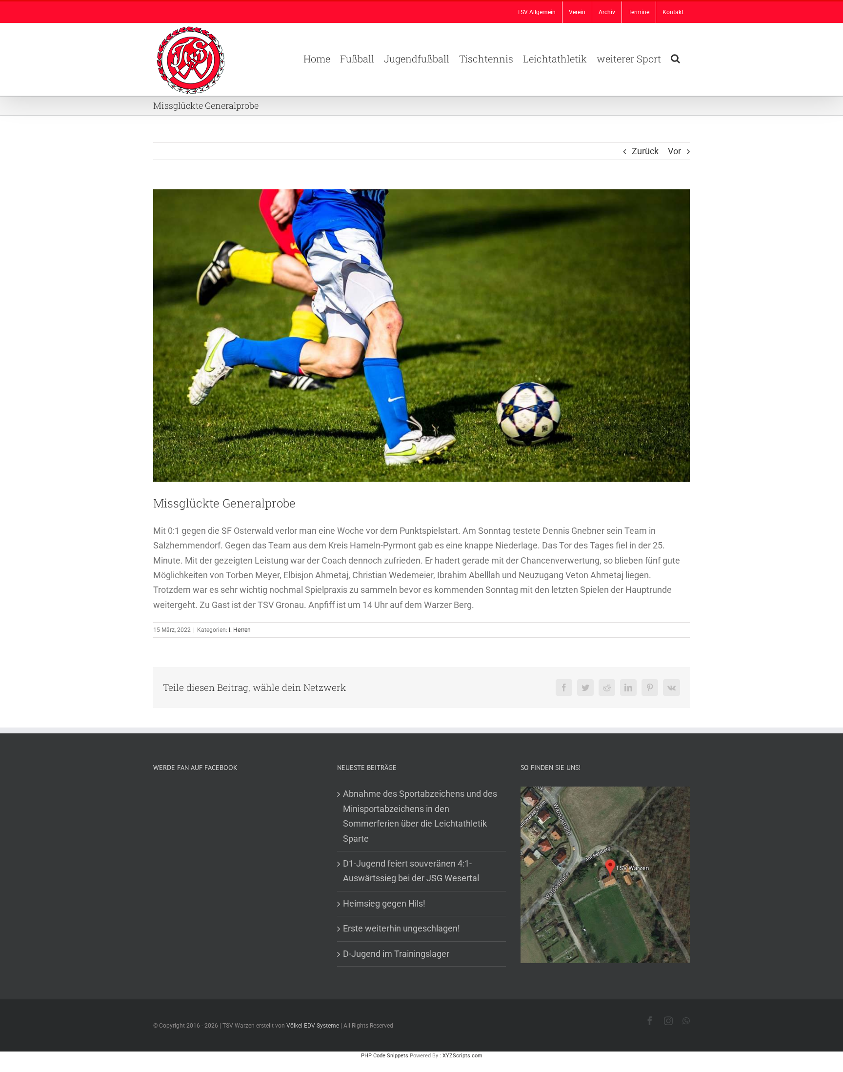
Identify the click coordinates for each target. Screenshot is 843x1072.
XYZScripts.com (462, 1055)
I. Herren (240, 630)
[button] (675, 57)
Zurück (645, 151)
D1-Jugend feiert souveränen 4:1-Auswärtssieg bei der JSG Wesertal (411, 870)
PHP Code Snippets (384, 1055)
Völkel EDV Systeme (312, 1025)
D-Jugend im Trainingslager (396, 954)
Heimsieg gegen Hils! (384, 903)
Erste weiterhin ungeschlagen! (401, 928)
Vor (674, 151)
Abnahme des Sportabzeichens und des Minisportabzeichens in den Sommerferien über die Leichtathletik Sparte (420, 816)
